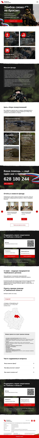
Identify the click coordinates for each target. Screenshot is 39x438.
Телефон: (14, 433)
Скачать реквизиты (27, 256)
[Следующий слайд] (37, 212)
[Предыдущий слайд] (2, 212)
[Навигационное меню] (37, 2)
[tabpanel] (19, 316)
